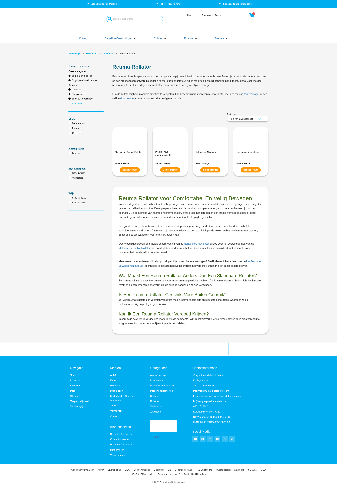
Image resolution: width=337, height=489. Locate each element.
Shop (189, 15)
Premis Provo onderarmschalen (163, 153)
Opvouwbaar (78, 173)
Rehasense (77, 133)
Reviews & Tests (211, 15)
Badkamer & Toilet (81, 75)
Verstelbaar (77, 178)
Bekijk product (130, 170)
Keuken (72, 85)
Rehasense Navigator (206, 152)
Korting (76, 153)
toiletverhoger (251, 93)
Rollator (108, 53)
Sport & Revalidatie (82, 98)
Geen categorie (77, 71)
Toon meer (77, 103)
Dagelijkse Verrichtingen (84, 80)
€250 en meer (79, 202)
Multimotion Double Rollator (128, 152)
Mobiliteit (91, 53)
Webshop (74, 53)
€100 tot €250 (79, 198)
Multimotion (78, 123)
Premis (75, 128)
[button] (120, 38)
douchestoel (127, 98)
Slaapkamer (78, 94)
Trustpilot (153, 436)
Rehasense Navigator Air (248, 152)
